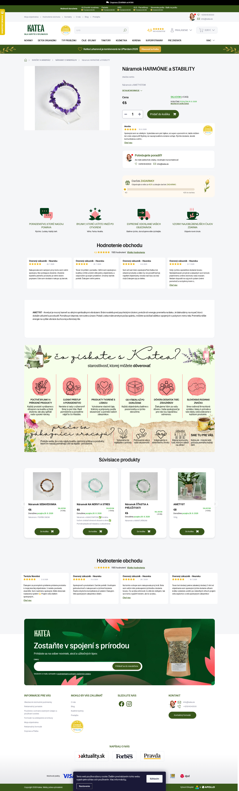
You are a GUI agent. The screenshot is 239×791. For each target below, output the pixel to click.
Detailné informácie (130, 90)
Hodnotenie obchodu (51, 17)
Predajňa (96, 17)
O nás (78, 17)
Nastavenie (84, 786)
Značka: (128, 77)
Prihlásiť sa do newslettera (126, 666)
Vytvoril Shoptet (186, 787)
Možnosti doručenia (180, 104)
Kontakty (68, 17)
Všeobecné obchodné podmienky (38, 702)
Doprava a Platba (31, 731)
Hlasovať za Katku (150, 49)
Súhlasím (154, 778)
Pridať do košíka (160, 114)
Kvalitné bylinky (77, 711)
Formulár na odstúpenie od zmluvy (38, 718)
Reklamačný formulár (33, 726)
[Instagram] (128, 703)
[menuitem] (29, 40)
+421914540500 (190, 706)
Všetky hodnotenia (136, 252)
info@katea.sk (189, 702)
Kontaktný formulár (182, 715)
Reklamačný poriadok (33, 706)
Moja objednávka (31, 17)
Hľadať (125, 30)
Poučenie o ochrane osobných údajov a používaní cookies (40, 712)
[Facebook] (120, 703)
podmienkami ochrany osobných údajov (74, 674)
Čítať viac (128, 142)
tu (125, 779)
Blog (87, 17)
